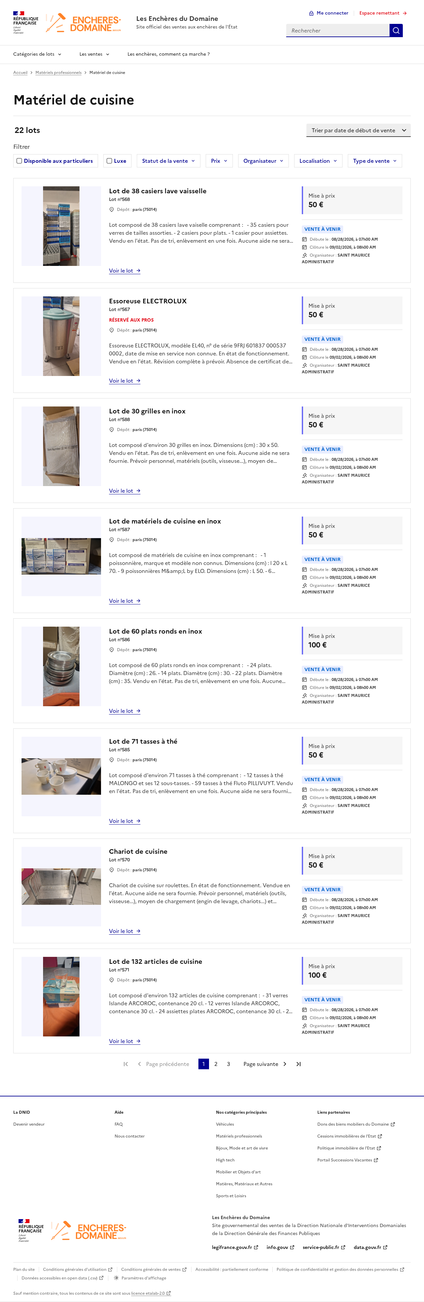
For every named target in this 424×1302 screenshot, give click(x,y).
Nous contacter (130, 1136)
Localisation (314, 161)
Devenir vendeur (29, 1124)
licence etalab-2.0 (148, 1293)
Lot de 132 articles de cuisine (155, 961)
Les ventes (91, 54)
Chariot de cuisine (138, 851)
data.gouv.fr (367, 1247)
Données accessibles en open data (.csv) (59, 1278)
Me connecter (332, 13)
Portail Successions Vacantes (344, 1160)
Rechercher (396, 30)
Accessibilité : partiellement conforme (231, 1269)
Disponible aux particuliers (58, 161)
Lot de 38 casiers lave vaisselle (158, 191)
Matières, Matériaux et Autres (244, 1184)
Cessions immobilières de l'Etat (346, 1136)
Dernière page (298, 1064)
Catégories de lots (33, 54)
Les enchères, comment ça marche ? (169, 54)
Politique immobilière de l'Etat (346, 1148)
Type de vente (371, 161)
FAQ (119, 1124)
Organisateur (259, 161)
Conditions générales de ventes (151, 1269)
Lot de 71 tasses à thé (143, 741)
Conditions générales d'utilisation (74, 1269)
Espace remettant (379, 13)
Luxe (120, 161)
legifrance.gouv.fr (232, 1247)
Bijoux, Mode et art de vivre (242, 1148)
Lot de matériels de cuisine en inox (165, 521)
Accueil (20, 73)
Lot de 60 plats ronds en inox (155, 631)
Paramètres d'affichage (144, 1278)
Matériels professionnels (58, 73)
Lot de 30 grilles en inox (147, 411)
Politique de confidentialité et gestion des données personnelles (337, 1269)
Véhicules (225, 1124)
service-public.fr (321, 1247)
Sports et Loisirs (231, 1196)
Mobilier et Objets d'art (238, 1172)
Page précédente (167, 1064)
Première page (126, 1064)
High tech (225, 1160)
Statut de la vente (165, 161)
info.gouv (277, 1247)
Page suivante (260, 1064)
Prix (215, 161)
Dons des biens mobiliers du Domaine (353, 1124)
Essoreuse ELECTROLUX (148, 301)
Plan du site (24, 1269)
